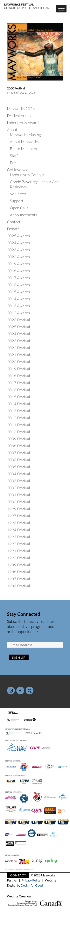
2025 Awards (18, 235)
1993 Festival (18, 536)
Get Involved (17, 169)
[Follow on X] (29, 690)
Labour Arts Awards (23, 122)
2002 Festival (18, 487)
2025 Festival (18, 326)
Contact (13, 221)
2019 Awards (18, 263)
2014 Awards (18, 298)
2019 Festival (18, 368)
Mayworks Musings (26, 134)
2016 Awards (18, 284)
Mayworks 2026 (21, 108)
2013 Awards (18, 305)
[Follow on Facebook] (20, 690)
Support (16, 200)
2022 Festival (18, 347)
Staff (14, 155)
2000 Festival (16, 88)
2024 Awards (18, 242)
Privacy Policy (31, 880)
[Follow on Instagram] (11, 690)
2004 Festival (18, 473)
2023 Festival (18, 340)
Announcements (23, 214)
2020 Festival (18, 361)
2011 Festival (18, 424)
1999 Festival (18, 508)
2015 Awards (18, 291)
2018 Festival (18, 375)
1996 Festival (18, 522)
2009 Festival (18, 438)
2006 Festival (18, 459)
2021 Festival (18, 354)
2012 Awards (18, 312)
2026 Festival (18, 319)
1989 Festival (18, 564)
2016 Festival (18, 389)
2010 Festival (18, 431)
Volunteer (18, 193)
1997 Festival (18, 515)
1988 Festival (18, 571)
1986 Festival (18, 585)
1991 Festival (18, 550)
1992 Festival (18, 543)
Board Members (23, 148)
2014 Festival (18, 403)
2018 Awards (18, 270)
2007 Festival (18, 452)
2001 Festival (18, 494)
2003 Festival (18, 480)
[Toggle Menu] (61, 8)
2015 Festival (18, 396)
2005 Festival (18, 466)
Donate (13, 228)
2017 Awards (18, 277)
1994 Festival (18, 529)
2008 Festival (18, 445)
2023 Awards (18, 249)
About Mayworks (24, 141)
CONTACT (18, 875)
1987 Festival (18, 578)
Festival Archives (21, 115)
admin (14, 92)
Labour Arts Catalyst (27, 174)
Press (14, 162)
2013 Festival (18, 410)
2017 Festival (18, 382)
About (12, 129)
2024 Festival (18, 333)
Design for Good (32, 885)
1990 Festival (18, 557)
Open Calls (19, 207)
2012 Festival (18, 417)
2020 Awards (18, 256)
